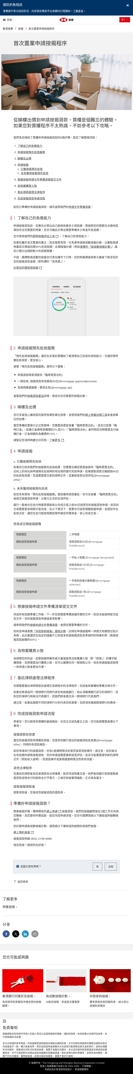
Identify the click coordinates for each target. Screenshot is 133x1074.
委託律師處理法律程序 (31, 192)
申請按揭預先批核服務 (31, 152)
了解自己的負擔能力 (30, 146)
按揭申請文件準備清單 (44, 625)
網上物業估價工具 (96, 415)
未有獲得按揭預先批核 (34, 173)
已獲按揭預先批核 (32, 169)
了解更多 (78, 11)
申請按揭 (23, 165)
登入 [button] (125, 19)
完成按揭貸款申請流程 (31, 198)
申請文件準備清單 (80, 207)
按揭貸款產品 (35, 396)
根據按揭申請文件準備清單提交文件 (40, 179)
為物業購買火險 (27, 186)
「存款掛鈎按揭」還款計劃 (49, 631)
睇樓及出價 (24, 158)
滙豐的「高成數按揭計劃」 (96, 246)
